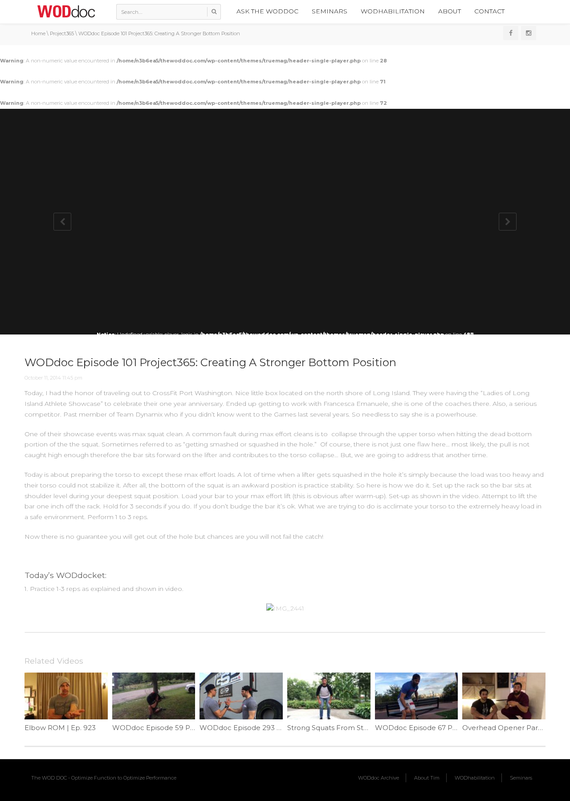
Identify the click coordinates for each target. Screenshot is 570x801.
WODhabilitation (393, 11)
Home (38, 33)
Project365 (62, 33)
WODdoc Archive (378, 778)
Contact (489, 11)
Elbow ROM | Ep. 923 (60, 727)
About (449, 11)
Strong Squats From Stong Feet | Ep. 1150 (357, 727)
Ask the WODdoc (267, 11)
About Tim (427, 778)
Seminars (329, 11)
